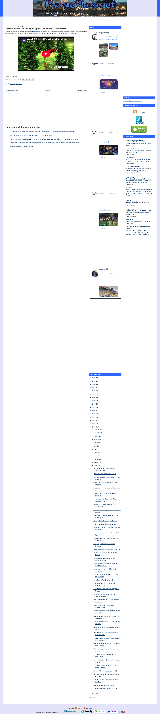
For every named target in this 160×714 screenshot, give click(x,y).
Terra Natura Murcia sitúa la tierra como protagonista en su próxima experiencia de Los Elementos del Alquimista (138, 180)
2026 (94, 378)
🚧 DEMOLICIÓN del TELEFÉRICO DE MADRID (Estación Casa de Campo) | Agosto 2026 (138, 212)
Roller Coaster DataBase (134, 140)
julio (95, 446)
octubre (96, 436)
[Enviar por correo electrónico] (23, 79)
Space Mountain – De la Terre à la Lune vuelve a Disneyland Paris (30, 135)
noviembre (97, 433)
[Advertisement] (80, 20)
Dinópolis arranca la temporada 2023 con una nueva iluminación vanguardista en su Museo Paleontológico (43, 139)
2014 (94, 417)
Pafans (128, 200)
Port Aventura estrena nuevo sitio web (21, 146)
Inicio (48, 91)
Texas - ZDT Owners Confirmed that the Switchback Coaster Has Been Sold (138, 160)
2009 (94, 697)
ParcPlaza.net (130, 188)
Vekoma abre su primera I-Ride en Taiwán (106, 549)
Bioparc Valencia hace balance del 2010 (106, 671)
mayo (96, 452)
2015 (94, 414)
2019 (94, 401)
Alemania (12, 84)
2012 (94, 424)
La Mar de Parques (132, 149)
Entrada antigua (82, 91)
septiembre (97, 439)
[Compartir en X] (28, 79)
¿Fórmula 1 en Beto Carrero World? (104, 474)
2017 (94, 407)
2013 (94, 420)
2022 (94, 391)
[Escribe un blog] (26, 79)
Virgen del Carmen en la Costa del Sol (138, 221)
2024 (94, 384)
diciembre (97, 429)
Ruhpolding (36, 32)
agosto (96, 443)
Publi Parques (130, 177)
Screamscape (130, 158)
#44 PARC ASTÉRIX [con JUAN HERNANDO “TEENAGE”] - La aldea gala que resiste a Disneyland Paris (137, 232)
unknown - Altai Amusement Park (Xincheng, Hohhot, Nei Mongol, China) (138, 142)
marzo (96, 459)
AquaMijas (129, 220)
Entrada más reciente (11, 91)
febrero (96, 462)
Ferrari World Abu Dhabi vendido (103, 580)
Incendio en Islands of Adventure (103, 685)
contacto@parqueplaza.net (132, 101)
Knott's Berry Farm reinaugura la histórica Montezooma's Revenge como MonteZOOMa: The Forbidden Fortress (44, 143)
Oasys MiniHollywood (133, 166)
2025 (94, 381)
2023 (94, 387)
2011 (94, 427)
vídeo (60, 33)
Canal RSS (141, 113)
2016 (94, 410)
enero (96, 466)
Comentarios (88, 708)
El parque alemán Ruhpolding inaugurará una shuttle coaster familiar (35, 29)
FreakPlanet (130, 209)
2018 (94, 404)
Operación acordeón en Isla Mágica (104, 524)
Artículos (79, 708)
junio (95, 449)
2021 (94, 394)
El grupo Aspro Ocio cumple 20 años (105, 521)
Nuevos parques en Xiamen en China (105, 688)
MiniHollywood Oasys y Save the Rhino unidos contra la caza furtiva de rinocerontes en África (138, 170)
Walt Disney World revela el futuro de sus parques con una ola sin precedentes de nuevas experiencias (42, 132)
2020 (94, 397)
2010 (94, 694)
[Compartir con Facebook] (30, 79)
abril (95, 456)
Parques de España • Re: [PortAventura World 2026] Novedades (138, 151)
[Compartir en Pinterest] (32, 79)
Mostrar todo (151, 239)
